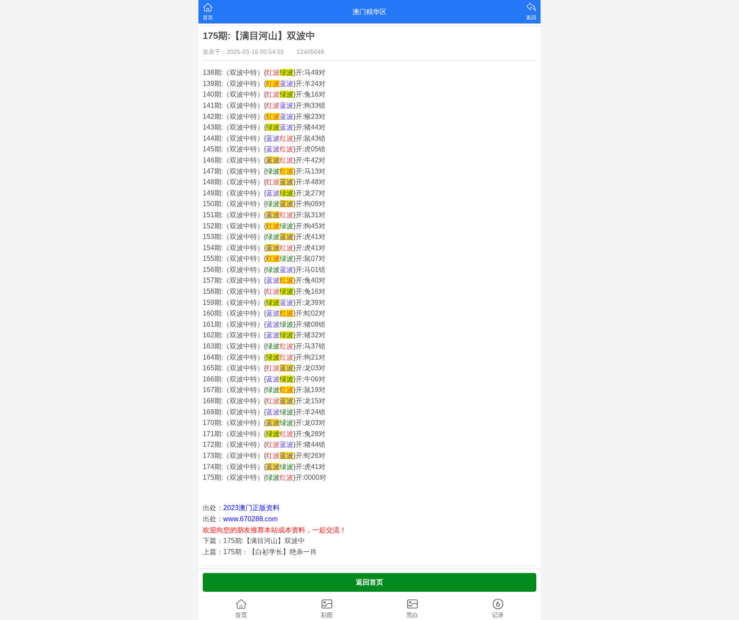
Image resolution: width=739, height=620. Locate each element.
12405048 (310, 51)
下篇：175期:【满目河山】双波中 (254, 540)
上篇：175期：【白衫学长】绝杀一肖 (260, 551)
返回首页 (369, 582)
